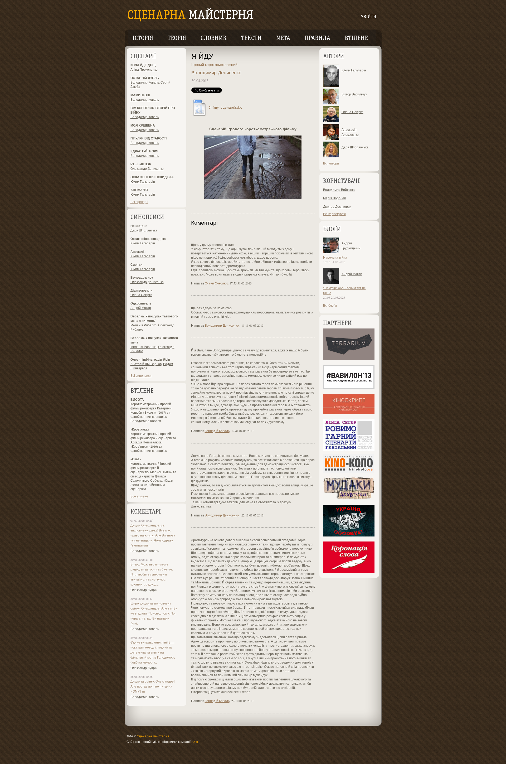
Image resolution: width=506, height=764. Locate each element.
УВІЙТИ (368, 17)
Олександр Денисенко (147, 168)
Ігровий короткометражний (214, 64)
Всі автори (331, 163)
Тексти (251, 38)
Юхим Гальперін (142, 181)
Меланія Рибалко (143, 325)
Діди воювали (141, 290)
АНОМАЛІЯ (139, 190)
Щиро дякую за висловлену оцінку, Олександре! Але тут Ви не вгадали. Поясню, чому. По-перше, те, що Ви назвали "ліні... (153, 613)
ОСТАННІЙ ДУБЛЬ (144, 78)
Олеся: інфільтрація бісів (150, 359)
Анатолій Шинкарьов (146, 364)
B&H (194, 741)
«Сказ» (135, 459)
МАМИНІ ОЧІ (140, 95)
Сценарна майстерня (153, 736)
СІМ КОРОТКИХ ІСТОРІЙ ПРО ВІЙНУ (152, 110)
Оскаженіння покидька (148, 238)
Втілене (356, 38)
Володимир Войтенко (339, 189)
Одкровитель (140, 303)
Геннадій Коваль (217, 431)
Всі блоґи (330, 305)
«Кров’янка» (139, 429)
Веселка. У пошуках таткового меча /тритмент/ (154, 318)
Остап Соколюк (216, 283)
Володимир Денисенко (216, 72)
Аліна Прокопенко (144, 69)
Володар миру (141, 277)
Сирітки (136, 264)
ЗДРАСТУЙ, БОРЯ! (144, 151)
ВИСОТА (137, 399)
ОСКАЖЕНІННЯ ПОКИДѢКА (152, 177)
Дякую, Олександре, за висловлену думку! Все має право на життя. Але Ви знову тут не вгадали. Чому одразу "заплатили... (152, 535)
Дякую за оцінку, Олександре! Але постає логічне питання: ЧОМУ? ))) (152, 686)
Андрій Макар (140, 308)
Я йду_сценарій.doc (225, 107)
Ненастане (138, 226)
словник (214, 38)
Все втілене (139, 496)
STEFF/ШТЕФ (140, 164)
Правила (317, 38)
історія (143, 38)
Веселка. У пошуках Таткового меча (154, 340)
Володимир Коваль (144, 82)
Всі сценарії (139, 202)
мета (283, 38)
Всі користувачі (334, 214)
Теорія (177, 38)
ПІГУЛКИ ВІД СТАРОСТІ (148, 138)
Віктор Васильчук (354, 94)
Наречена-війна (335, 257)
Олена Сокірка (141, 295)
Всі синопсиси (141, 375)
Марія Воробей (334, 198)
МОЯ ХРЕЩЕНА (142, 125)
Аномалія (137, 251)
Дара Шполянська (143, 230)
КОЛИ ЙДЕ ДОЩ (142, 65)
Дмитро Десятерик (337, 206)
